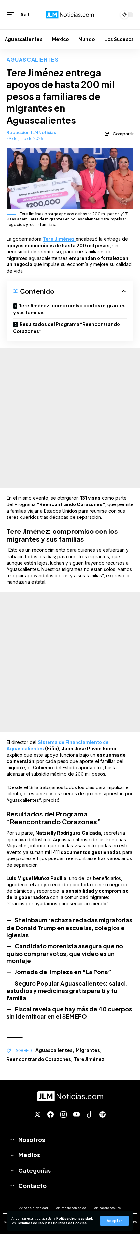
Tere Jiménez (89, 1059)
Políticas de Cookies (70, 1223)
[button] (114, 1221)
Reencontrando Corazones (39, 1059)
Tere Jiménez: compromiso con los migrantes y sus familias (69, 309)
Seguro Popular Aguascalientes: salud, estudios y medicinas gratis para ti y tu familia (67, 990)
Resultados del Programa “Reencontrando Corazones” (66, 327)
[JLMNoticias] (70, 14)
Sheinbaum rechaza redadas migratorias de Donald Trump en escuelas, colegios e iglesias (69, 927)
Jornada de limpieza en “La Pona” (63, 971)
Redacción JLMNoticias (31, 132)
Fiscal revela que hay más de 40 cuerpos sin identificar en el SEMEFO (69, 1012)
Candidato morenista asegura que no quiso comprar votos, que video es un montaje (65, 953)
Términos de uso (30, 1223)
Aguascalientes (33, 59)
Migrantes (88, 1050)
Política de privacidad (74, 1218)
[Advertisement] (70, 418)
